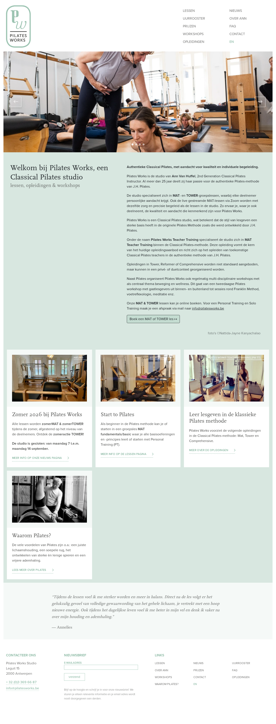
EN (231, 41)
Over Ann (237, 18)
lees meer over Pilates (29, 570)
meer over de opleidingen (208, 450)
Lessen (189, 10)
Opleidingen (193, 41)
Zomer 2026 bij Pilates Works (47, 414)
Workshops (193, 33)
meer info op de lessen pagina (123, 454)
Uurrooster (194, 18)
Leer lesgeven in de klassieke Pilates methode (222, 417)
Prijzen (189, 26)
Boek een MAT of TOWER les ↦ (153, 318)
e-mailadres (73, 663)
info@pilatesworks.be (208, 308)
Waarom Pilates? (31, 535)
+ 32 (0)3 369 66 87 (21, 682)
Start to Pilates (117, 414)
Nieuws (235, 10)
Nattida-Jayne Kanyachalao (240, 333)
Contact (237, 33)
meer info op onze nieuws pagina (37, 458)
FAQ (232, 26)
